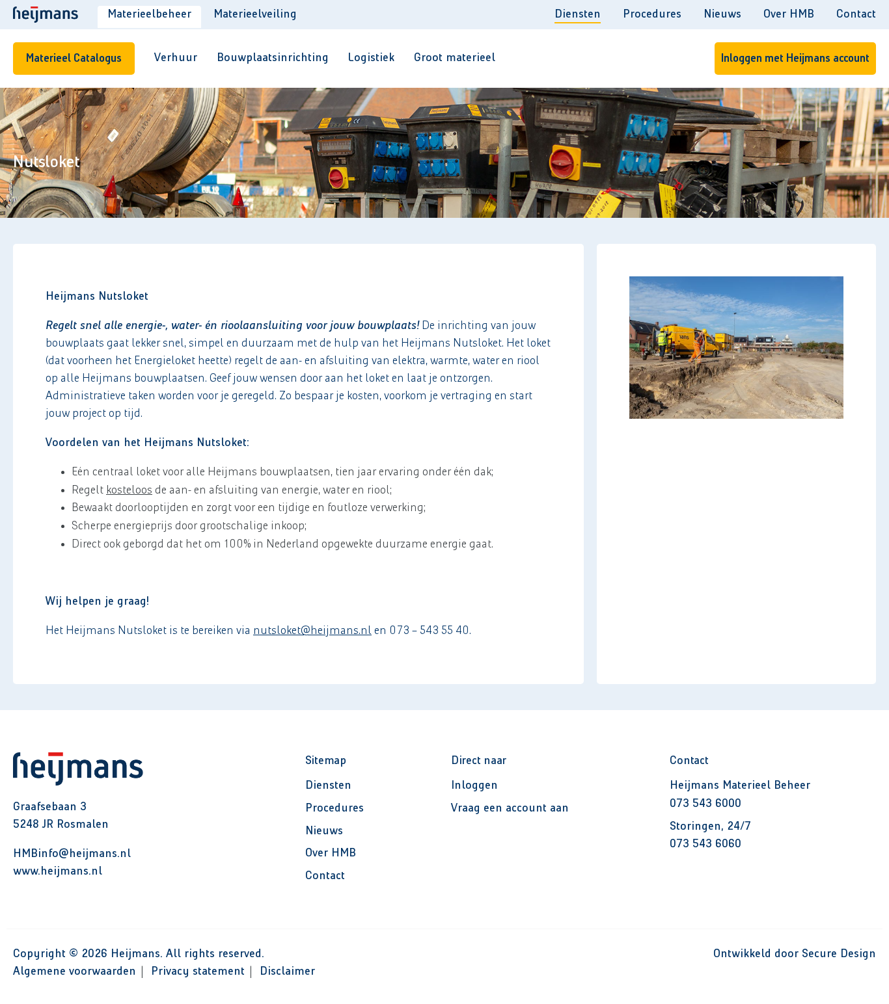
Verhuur (175, 58)
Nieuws (722, 14)
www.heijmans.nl (57, 871)
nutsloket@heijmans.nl (312, 631)
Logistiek (371, 58)
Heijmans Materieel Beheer (740, 785)
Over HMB (788, 14)
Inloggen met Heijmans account (795, 58)
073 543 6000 (705, 804)
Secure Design (839, 954)
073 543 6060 (705, 844)
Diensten (577, 14)
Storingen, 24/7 (710, 826)
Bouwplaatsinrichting (273, 58)
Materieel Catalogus (74, 58)
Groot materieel (454, 58)
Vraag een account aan (510, 808)
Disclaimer (287, 971)
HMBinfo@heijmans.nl (72, 854)
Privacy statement (198, 971)
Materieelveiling (255, 14)
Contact (856, 14)
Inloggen (474, 785)
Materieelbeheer (149, 14)
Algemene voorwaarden (74, 971)
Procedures (652, 14)
